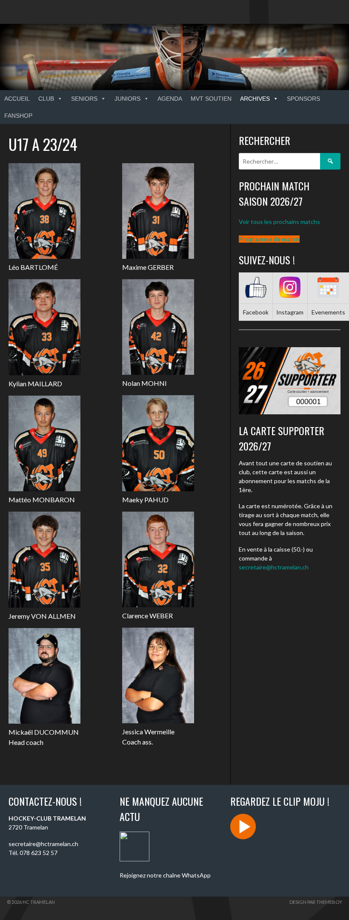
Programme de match (269, 239)
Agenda (169, 98)
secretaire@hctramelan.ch (274, 567)
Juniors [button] (127, 98)
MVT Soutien (211, 98)
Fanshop (18, 115)
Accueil (17, 98)
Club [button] (46, 98)
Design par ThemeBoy (315, 902)
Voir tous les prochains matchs (279, 221)
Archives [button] (255, 98)
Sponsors (303, 98)
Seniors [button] (84, 98)
